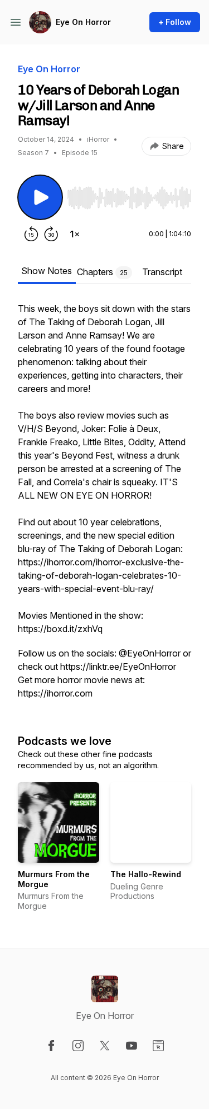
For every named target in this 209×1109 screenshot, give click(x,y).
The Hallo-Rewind (145, 874)
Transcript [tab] (162, 271)
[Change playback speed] (75, 234)
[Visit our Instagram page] (78, 1045)
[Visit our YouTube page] (131, 1045)
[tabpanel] (104, 506)
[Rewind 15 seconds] (31, 234)
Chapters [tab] (102, 271)
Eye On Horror (83, 22)
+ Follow (174, 22)
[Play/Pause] (40, 197)
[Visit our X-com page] (104, 1045)
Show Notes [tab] (46, 270)
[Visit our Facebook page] (51, 1045)
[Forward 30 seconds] (51, 234)
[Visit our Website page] (158, 1045)
